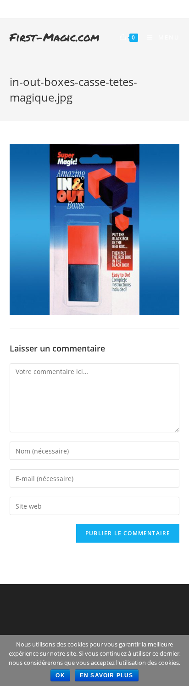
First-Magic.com (55, 37)
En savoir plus (106, 675)
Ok (60, 675)
